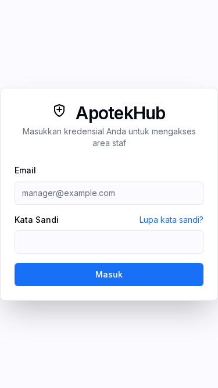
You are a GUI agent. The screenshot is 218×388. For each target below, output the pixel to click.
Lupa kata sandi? (171, 220)
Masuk (109, 274)
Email (25, 170)
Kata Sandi (37, 220)
